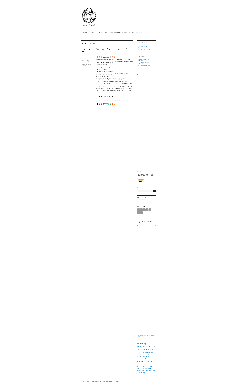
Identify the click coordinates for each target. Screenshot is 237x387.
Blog (111, 32)
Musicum (83, 64)
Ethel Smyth (139, 349)
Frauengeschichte (147, 352)
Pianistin (142, 368)
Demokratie (143, 347)
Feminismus (152, 349)
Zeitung (151, 373)
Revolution (139, 370)
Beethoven (149, 344)
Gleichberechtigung (150, 354)
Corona (138, 347)
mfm (152, 364)
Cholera (143, 346)
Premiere (150, 368)
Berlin (139, 346)
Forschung (83, 62)
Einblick (87, 61)
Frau (138, 352)
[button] (97, 57)
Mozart (138, 366)
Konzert (139, 364)
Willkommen (84, 32)
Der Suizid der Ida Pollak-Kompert (145, 62)
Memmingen (89, 62)
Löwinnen (149, 364)
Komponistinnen (144, 361)
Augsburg (141, 344)
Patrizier (90, 64)
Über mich (92, 32)
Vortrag (142, 373)
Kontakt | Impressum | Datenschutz (133, 32)
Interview (146, 356)
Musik (87, 64)
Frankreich (152, 351)
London (145, 364)
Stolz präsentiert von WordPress (112, 381)
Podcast (146, 368)
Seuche (143, 370)
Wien (147, 373)
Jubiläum (151, 356)
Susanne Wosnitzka (90, 25)
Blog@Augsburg (118, 32)
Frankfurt (147, 351)
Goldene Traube (140, 356)
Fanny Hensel (146, 349)
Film (138, 351)
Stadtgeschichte (150, 370)
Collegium (83, 60)
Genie (153, 352)
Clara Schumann (150, 346)
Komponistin (142, 359)
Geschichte (141, 354)
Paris (138, 368)
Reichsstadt (83, 65)
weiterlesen (126, 100)
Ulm (138, 373)
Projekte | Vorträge (102, 32)
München (148, 366)
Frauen (140, 352)
